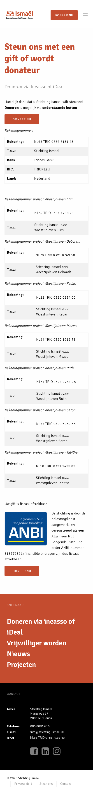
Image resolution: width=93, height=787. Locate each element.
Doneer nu (64, 15)
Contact (65, 784)
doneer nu (22, 119)
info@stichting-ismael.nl (47, 732)
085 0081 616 (40, 726)
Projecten (21, 664)
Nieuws (18, 653)
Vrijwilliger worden (36, 643)
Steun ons (46, 784)
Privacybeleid (23, 784)
